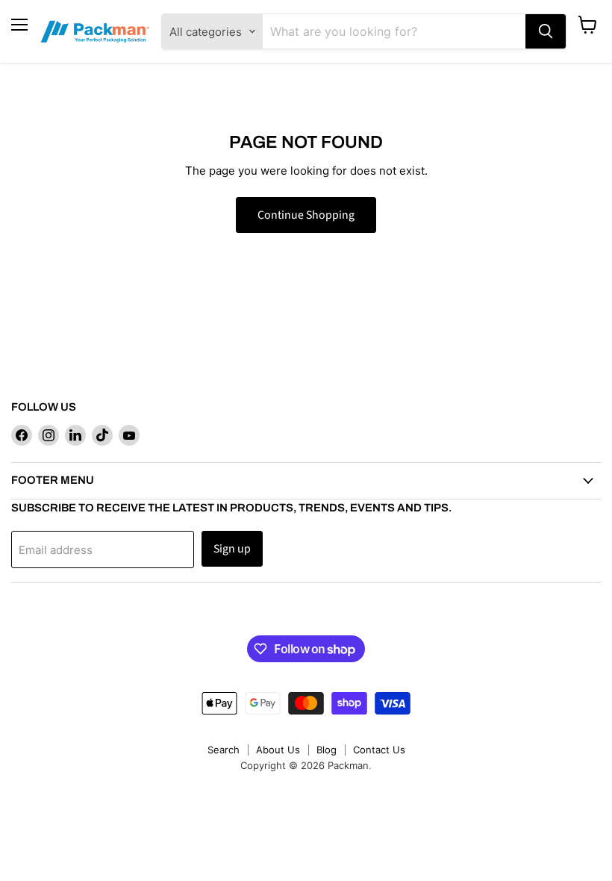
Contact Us (379, 750)
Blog (326, 750)
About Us (278, 750)
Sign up (232, 549)
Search (223, 750)
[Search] (545, 31)
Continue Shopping (306, 215)
